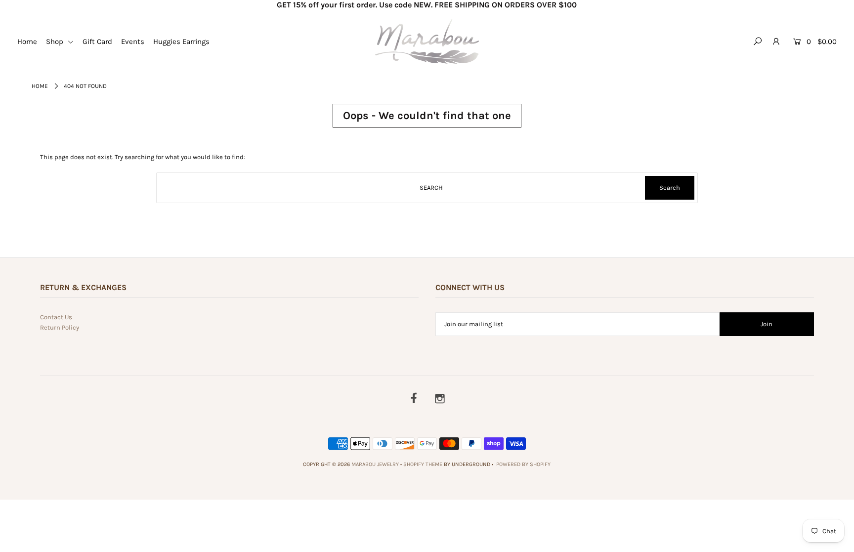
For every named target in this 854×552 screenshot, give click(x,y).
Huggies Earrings (181, 41)
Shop (55, 41)
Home (27, 41)
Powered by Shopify (523, 464)
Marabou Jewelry (375, 464)
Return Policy (59, 327)
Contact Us (56, 317)
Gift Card (97, 41)
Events (132, 41)
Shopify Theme (422, 464)
